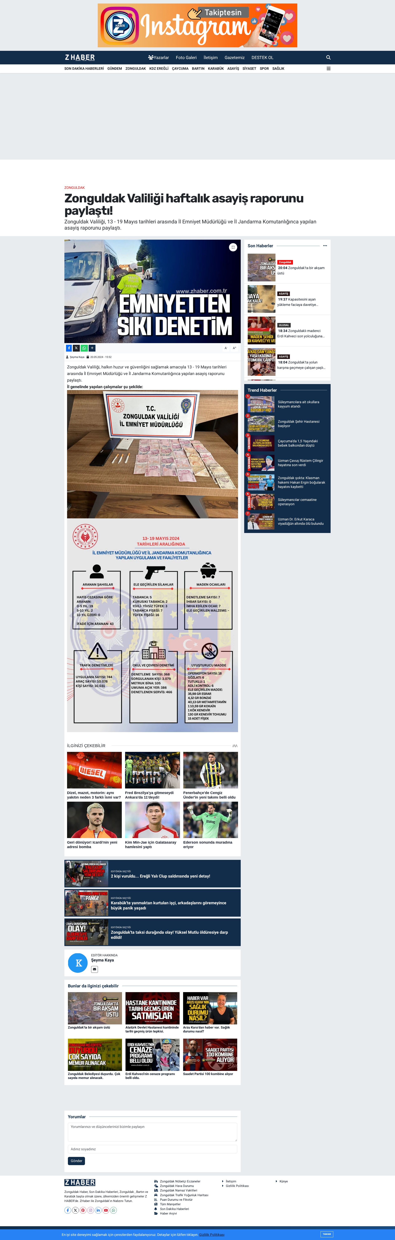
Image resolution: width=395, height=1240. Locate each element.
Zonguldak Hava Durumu (177, 1186)
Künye (284, 1181)
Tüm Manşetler (170, 1204)
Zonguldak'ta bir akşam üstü (89, 1027)
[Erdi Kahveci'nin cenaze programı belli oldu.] (152, 1054)
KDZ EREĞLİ (158, 68)
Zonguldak (74, 188)
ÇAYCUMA (180, 68)
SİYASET (249, 68)
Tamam (327, 1234)
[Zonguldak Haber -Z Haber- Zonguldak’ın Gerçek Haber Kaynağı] (79, 57)
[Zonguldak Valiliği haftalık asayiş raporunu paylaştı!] (152, 291)
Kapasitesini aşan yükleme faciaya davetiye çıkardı (296, 302)
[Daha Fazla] (92, 348)
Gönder (76, 1161)
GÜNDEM (114, 68)
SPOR (264, 68)
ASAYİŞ (233, 68)
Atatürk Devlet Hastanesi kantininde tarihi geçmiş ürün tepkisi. (152, 1029)
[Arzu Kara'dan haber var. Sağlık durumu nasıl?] (210, 1008)
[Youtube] (105, 1210)
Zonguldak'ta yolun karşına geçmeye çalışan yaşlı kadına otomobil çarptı (300, 365)
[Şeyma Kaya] (78, 962)
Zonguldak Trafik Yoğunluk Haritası (184, 1195)
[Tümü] (325, 246)
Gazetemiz (235, 57)
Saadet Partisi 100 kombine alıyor (208, 1074)
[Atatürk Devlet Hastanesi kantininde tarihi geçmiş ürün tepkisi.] (152, 1008)
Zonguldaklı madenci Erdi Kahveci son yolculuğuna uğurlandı (299, 334)
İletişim (211, 57)
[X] (75, 1210)
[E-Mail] (94, 969)
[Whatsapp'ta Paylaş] (84, 348)
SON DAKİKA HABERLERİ (84, 68)
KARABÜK (216, 68)
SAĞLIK (278, 68)
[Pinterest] (83, 1210)
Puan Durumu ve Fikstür (176, 1200)
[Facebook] (67, 1210)
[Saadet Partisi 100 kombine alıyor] (210, 1054)
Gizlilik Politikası (237, 1186)
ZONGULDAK (135, 68)
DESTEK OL (262, 57)
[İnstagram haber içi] (197, 25)
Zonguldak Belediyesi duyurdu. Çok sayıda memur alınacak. (94, 1076)
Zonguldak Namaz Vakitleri (178, 1190)
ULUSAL (284, 325)
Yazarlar (161, 57)
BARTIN (198, 68)
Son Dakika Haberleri (174, 1209)
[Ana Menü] (329, 68)
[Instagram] (90, 1210)
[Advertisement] (197, 127)
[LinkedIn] (98, 1210)
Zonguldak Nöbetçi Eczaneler (180, 1181)
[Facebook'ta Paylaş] (69, 348)
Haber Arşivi (168, 1213)
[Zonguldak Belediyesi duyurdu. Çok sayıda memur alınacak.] (95, 1054)
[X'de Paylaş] (76, 348)
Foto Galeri (186, 57)
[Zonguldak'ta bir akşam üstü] (95, 1008)
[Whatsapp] (113, 1210)
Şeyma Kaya (77, 357)
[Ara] (328, 57)
